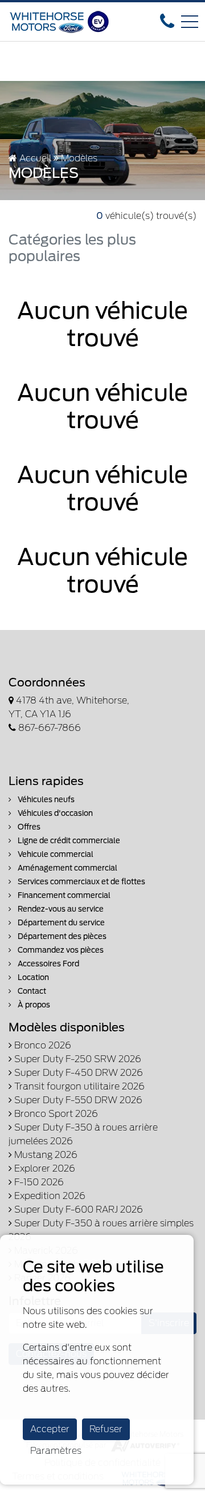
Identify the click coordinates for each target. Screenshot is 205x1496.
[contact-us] (167, 20)
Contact (31, 991)
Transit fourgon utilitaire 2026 (78, 1086)
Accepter (49, 1429)
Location (32, 977)
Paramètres (55, 1450)
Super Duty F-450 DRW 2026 (77, 1072)
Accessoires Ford (47, 964)
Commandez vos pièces (60, 950)
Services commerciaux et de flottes (80, 881)
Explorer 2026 (43, 1168)
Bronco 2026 (41, 1045)
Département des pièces (61, 936)
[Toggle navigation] (189, 21)
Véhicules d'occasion (54, 813)
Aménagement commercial (66, 868)
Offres (28, 827)
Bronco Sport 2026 (55, 1113)
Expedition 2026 (48, 1195)
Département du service (60, 922)
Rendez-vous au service (60, 909)
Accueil (34, 158)
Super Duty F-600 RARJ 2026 (77, 1209)
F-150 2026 (38, 1182)
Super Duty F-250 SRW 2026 (76, 1059)
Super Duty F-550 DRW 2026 (77, 1100)
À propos (33, 1005)
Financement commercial (63, 895)
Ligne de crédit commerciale (68, 840)
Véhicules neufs (45, 799)
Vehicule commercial (54, 854)
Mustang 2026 (44, 1154)
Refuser (105, 1429)
